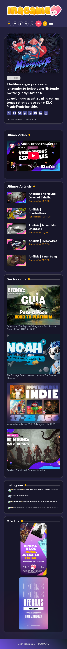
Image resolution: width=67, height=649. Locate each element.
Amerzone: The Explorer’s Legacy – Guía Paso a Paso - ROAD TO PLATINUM (31, 327)
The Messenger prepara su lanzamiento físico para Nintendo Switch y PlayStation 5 (33, 88)
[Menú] (51, 24)
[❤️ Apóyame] (38, 23)
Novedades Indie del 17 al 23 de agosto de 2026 (31, 424)
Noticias (14, 78)
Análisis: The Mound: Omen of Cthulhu (26, 470)
